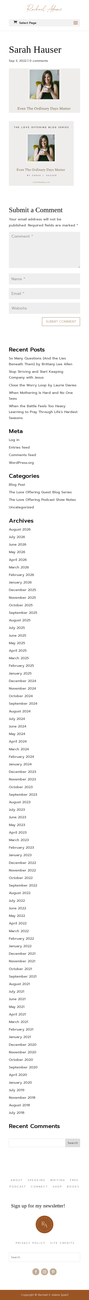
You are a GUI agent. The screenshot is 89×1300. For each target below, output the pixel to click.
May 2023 (17, 825)
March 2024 (19, 749)
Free (74, 1180)
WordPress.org (21, 462)
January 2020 (20, 1082)
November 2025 (22, 597)
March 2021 (18, 1022)
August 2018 (19, 1105)
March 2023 (19, 840)
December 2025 (22, 590)
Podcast (18, 1187)
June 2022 (17, 908)
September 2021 (23, 976)
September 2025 (23, 612)
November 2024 (22, 688)
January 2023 (20, 855)
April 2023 (18, 832)
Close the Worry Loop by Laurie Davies (42, 385)
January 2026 (20, 582)
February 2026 (21, 574)
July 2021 (16, 991)
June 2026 (17, 544)
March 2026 (19, 567)
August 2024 (20, 711)
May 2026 (17, 552)
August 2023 (19, 802)
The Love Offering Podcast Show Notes (42, 499)
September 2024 (23, 703)
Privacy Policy (31, 1243)
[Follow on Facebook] (35, 1271)
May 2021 (16, 1006)
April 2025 (18, 650)
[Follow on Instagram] (44, 1271)
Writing (57, 1180)
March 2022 (19, 931)
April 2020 (18, 1074)
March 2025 (19, 658)
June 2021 (17, 999)
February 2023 (21, 847)
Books (73, 1187)
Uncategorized (21, 507)
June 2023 (17, 817)
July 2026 (17, 537)
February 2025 (21, 665)
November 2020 (22, 1052)
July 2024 (17, 718)
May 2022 (17, 915)
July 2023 (17, 809)
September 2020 (23, 1067)
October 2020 (21, 1059)
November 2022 (22, 870)
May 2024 (17, 734)
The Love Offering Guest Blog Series (40, 492)
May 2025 (17, 643)
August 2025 (19, 620)
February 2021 (21, 1029)
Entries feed (19, 447)
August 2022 (19, 893)
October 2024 (21, 696)
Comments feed (22, 455)
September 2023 (23, 794)
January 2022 (20, 946)
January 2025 (20, 673)
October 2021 (20, 969)
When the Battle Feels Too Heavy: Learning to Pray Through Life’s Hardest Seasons (43, 412)
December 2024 (22, 681)
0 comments (38, 61)
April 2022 (18, 923)
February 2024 (21, 756)
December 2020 (23, 1044)
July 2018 (16, 1112)
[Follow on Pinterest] (53, 1271)
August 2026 (20, 529)
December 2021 (22, 953)
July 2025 (17, 627)
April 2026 (18, 559)
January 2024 (20, 764)
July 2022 (17, 900)
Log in (14, 440)
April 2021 (17, 1014)
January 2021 (20, 1037)
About (17, 1180)
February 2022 (21, 938)
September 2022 (23, 885)
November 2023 (22, 779)
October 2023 (21, 787)
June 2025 (17, 635)
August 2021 (19, 984)
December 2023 (22, 771)
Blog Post (17, 484)
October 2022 (21, 878)
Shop (57, 1187)
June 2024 (17, 726)
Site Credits (62, 1243)
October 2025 (21, 605)
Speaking (36, 1180)
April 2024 (18, 741)
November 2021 (22, 961)
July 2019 (16, 1090)
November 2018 (22, 1097)
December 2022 (22, 862)
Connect (39, 1187)
